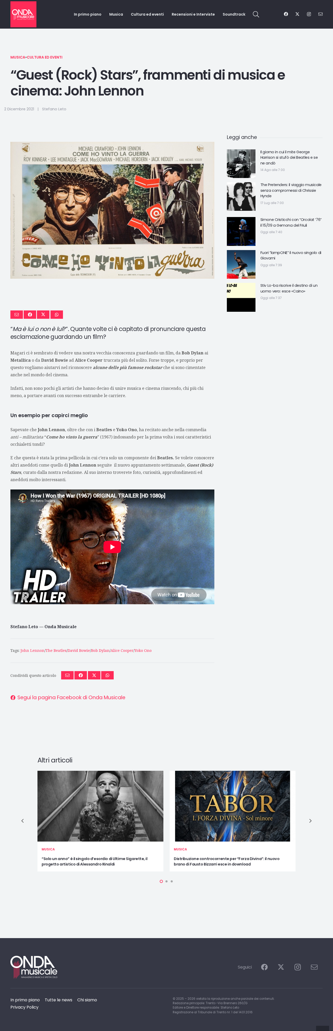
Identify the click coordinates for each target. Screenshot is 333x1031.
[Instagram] (309, 14)
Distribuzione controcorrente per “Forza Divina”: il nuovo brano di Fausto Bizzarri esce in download (226, 861)
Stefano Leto (54, 109)
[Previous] (23, 821)
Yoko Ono (143, 650)
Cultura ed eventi (44, 57)
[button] (256, 14)
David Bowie (79, 650)
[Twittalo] (43, 314)
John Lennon (32, 650)
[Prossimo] (310, 821)
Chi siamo (87, 1000)
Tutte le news (58, 1000)
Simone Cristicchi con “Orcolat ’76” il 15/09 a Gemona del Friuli (291, 222)
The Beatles (56, 650)
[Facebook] (286, 14)
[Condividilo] (30, 314)
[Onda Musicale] (23, 14)
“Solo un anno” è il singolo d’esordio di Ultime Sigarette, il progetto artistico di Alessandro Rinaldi (95, 861)
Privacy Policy (24, 1007)
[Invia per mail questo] (16, 314)
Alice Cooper (122, 650)
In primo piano (25, 1000)
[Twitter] (297, 14)
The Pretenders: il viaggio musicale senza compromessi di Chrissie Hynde (291, 190)
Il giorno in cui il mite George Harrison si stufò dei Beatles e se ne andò (289, 157)
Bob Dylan (100, 650)
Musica (17, 57)
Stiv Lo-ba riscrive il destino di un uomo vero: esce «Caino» (288, 288)
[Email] (320, 14)
